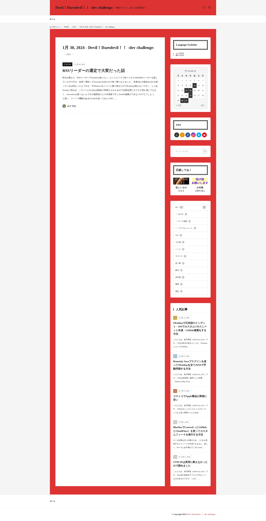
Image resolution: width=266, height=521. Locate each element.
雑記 (179, 291)
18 (190, 90)
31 (186, 100)
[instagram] (193, 134)
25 (190, 95)
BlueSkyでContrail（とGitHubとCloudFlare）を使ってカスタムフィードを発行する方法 (190, 431)
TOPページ (56, 27)
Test (178, 235)
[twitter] (198, 134)
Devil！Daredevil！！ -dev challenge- (100, 7)
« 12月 (178, 105)
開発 (178, 284)
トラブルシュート (187, 228)
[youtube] (204, 134)
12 (195, 85)
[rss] (182, 134)
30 (182, 100)
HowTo (182, 214)
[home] (176, 134)
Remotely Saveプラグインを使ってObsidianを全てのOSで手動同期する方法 (189, 365)
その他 (179, 242)
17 (186, 90)
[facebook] (187, 134)
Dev (179, 207)
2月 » (203, 105)
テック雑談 (184, 221)
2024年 (66, 27)
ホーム (52, 19)
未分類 (179, 277)
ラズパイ (180, 256)
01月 (74, 27)
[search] (205, 151)
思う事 (68, 64)
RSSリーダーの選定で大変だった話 (93, 70)
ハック (179, 249)
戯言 (179, 270)
